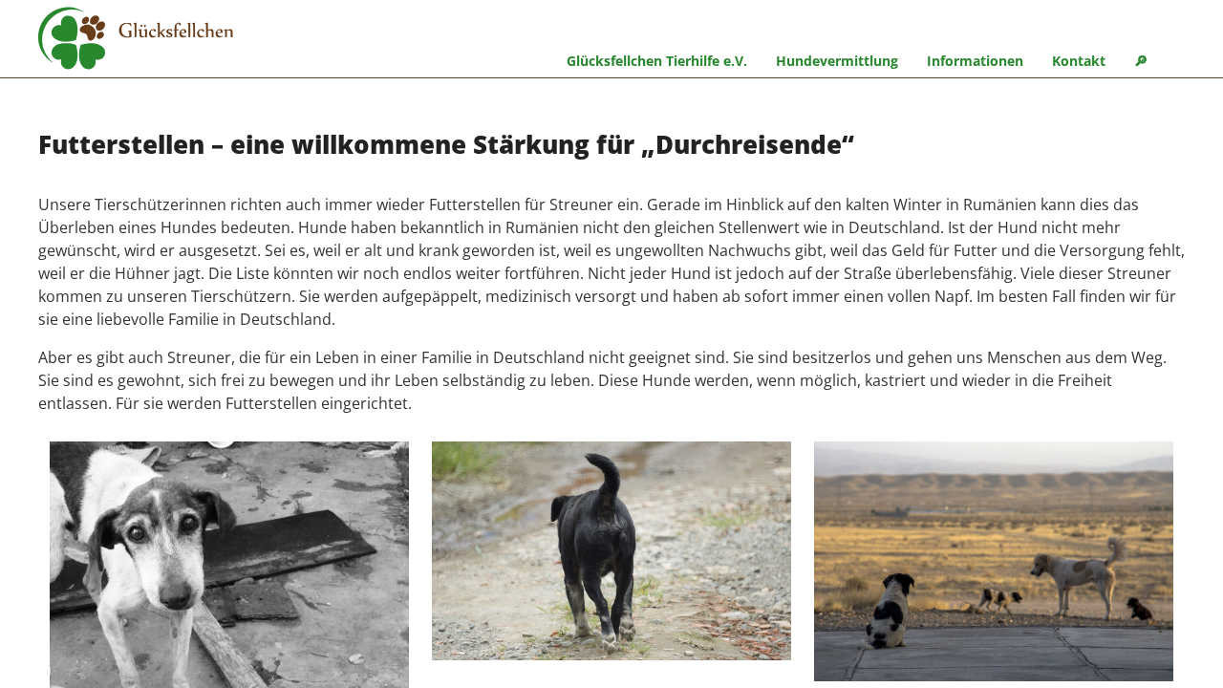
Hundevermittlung (837, 61)
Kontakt (1078, 61)
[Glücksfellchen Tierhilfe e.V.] (135, 41)
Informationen (975, 61)
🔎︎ (1141, 61)
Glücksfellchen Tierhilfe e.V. (657, 61)
